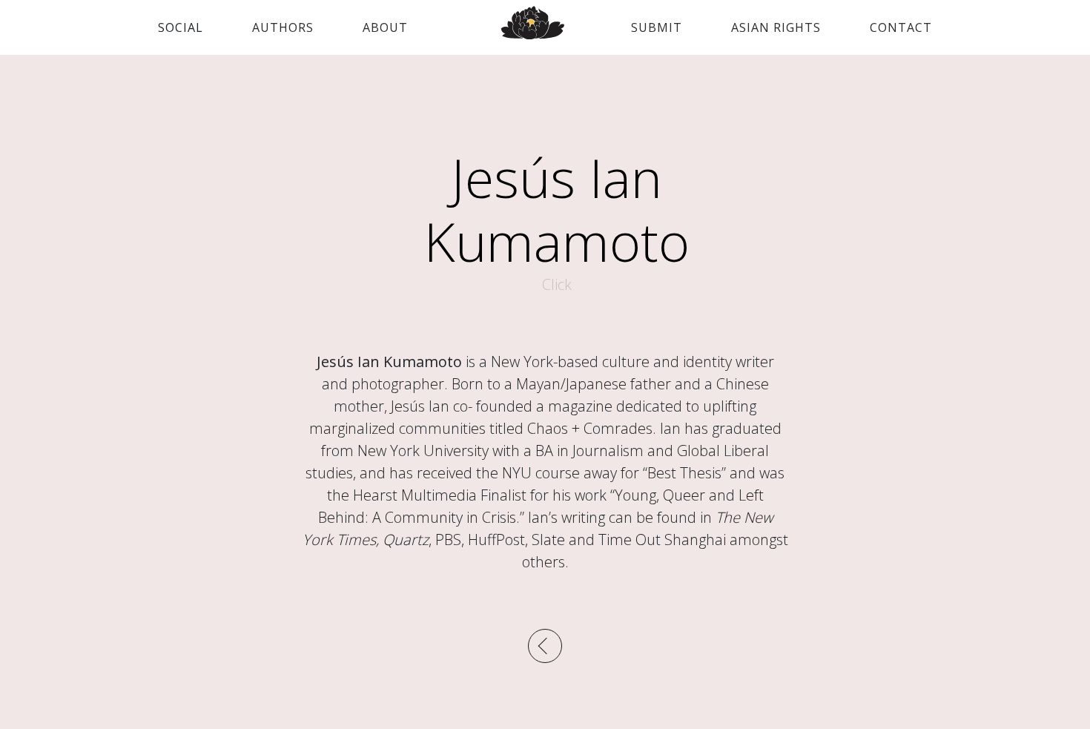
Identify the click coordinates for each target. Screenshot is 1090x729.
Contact (901, 27)
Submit (656, 27)
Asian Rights (776, 27)
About (385, 27)
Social (180, 27)
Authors (283, 27)
